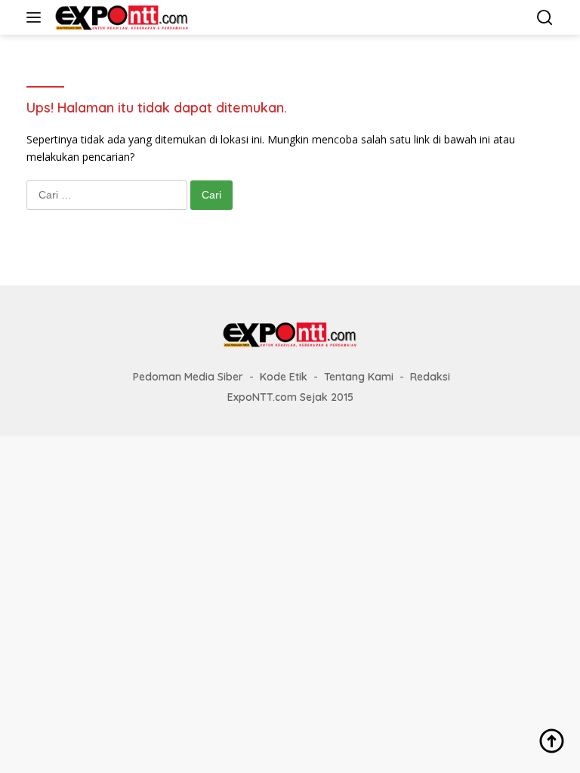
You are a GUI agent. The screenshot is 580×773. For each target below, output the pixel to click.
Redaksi (430, 376)
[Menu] (36, 17)
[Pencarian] (545, 17)
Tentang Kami (358, 376)
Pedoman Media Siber (188, 376)
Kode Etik (283, 376)
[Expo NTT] (120, 17)
